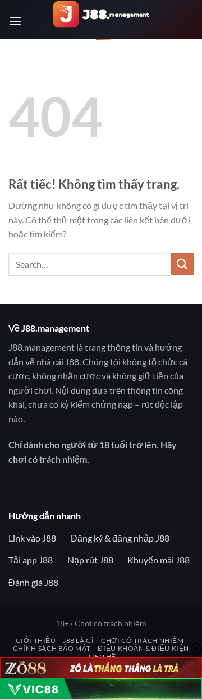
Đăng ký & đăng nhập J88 (120, 538)
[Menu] (15, 21)
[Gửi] (182, 264)
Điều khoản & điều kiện (143, 648)
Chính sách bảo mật (52, 648)
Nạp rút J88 (90, 559)
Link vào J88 (32, 538)
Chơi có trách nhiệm (142, 640)
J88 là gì (78, 640)
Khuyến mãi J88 (158, 559)
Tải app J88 (30, 559)
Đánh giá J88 (33, 582)
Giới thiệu (36, 640)
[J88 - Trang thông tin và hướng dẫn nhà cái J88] (101, 22)
